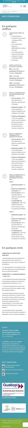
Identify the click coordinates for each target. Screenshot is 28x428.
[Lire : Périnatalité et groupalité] (3, 374)
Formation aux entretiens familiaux (14, 369)
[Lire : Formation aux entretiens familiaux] (3, 370)
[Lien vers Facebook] (22, 424)
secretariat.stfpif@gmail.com (12, 334)
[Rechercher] (20, 6)
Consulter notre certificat (9, 397)
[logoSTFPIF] (11, 6)
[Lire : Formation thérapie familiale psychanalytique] (3, 366)
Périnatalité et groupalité (11, 373)
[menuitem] (20, 6)
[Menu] (24, 6)
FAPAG (20, 341)
